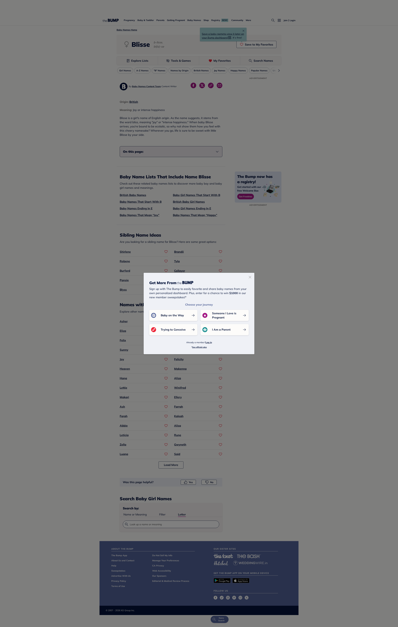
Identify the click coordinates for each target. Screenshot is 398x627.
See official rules (199, 347)
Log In (209, 342)
